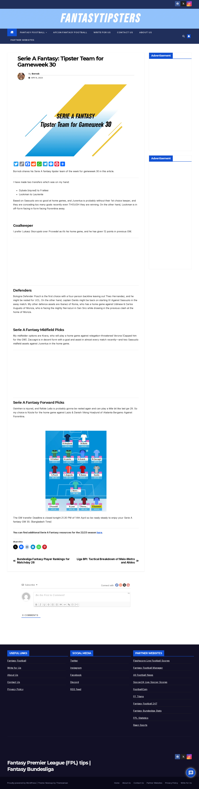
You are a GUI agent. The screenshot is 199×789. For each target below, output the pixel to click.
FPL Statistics (140, 717)
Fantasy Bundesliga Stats (147, 710)
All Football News (143, 675)
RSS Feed (75, 689)
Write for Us (102, 32)
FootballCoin (140, 689)
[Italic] (40, 604)
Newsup (49, 783)
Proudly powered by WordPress (22, 783)
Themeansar (62, 783)
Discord (74, 682)
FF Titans (138, 696)
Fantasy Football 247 (145, 703)
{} (73, 604)
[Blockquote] (61, 604)
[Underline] (44, 604)
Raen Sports (140, 725)
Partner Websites (22, 40)
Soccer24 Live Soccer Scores (150, 682)
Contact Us (125, 32)
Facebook (76, 675)
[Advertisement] (76, 260)
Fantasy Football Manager (148, 667)
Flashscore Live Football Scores (151, 660)
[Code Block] (65, 604)
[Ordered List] (53, 604)
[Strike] (48, 604)
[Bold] (36, 604)
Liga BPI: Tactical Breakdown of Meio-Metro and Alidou (106, 560)
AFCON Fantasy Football (70, 32)
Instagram (76, 667)
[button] (183, 36)
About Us (145, 32)
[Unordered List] (57, 604)
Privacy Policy (15, 689)
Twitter (74, 660)
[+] (76, 604)
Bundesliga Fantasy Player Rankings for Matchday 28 (43, 560)
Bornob (35, 73)
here (99, 532)
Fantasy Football (33, 32)
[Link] (69, 604)
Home (116, 783)
